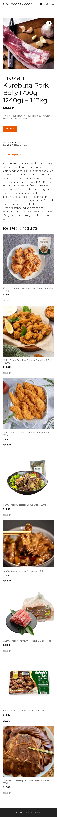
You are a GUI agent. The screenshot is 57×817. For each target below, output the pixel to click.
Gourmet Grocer (17, 4)
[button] (49, 23)
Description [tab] (13, 154)
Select (10, 128)
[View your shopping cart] (41, 4)
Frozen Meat (17, 116)
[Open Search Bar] (47, 4)
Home (6, 116)
